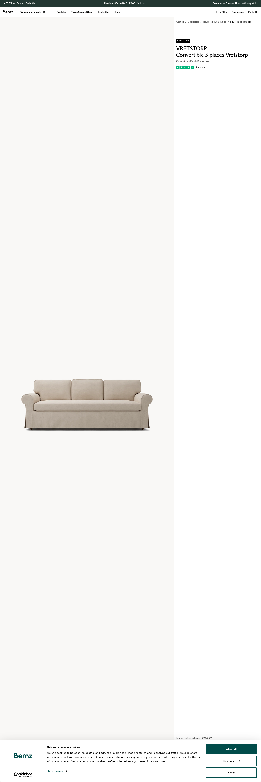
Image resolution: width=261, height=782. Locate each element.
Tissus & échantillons (81, 12)
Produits (61, 12)
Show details (55, 771)
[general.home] (8, 11)
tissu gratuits (251, 3)
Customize (229, 760)
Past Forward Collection (23, 3)
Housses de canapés (240, 21)
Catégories (193, 21)
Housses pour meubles (214, 21)
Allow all (231, 749)
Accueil (180, 21)
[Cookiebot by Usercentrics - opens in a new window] (23, 775)
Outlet (118, 12)
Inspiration (103, 12)
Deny (231, 772)
